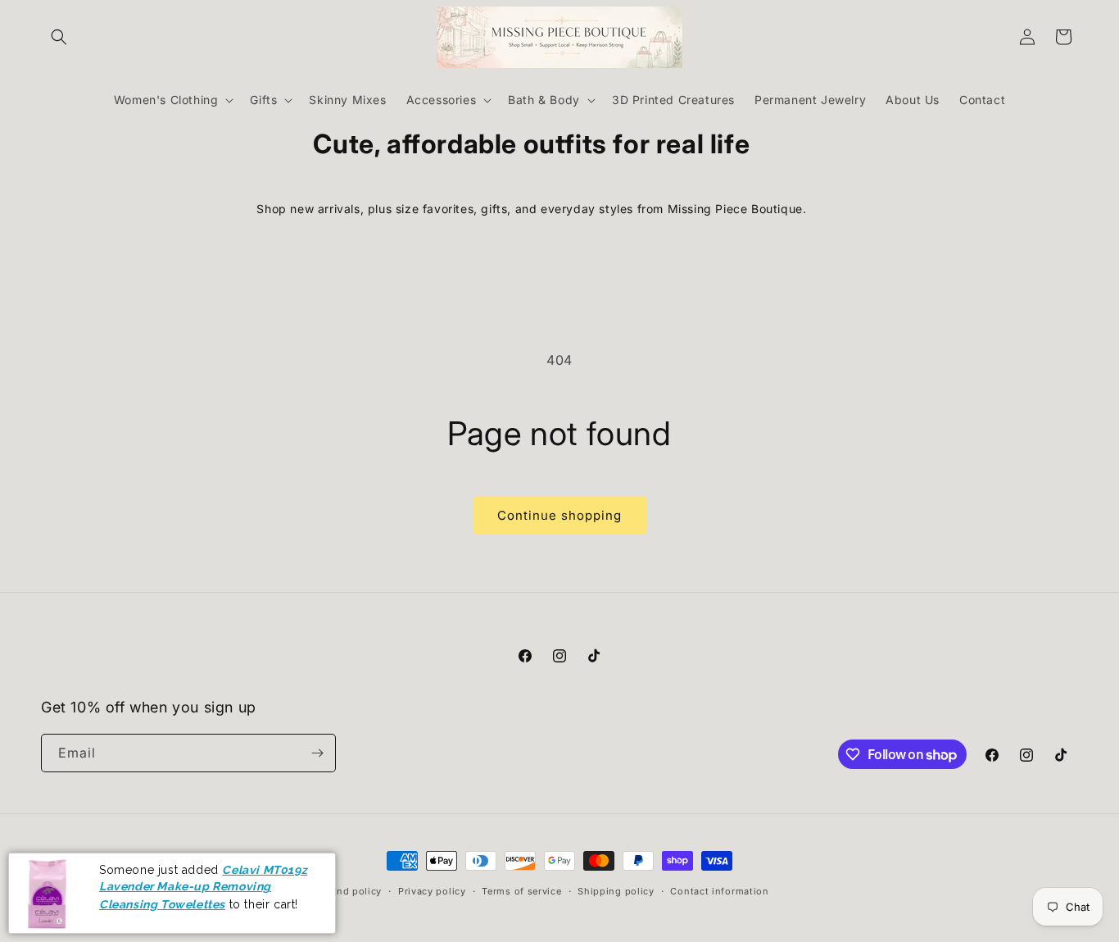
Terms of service (521, 891)
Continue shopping (559, 515)
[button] (59, 37)
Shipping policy (616, 891)
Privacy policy (432, 891)
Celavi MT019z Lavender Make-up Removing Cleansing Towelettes (203, 886)
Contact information (719, 891)
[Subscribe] (317, 753)
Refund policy (348, 891)
